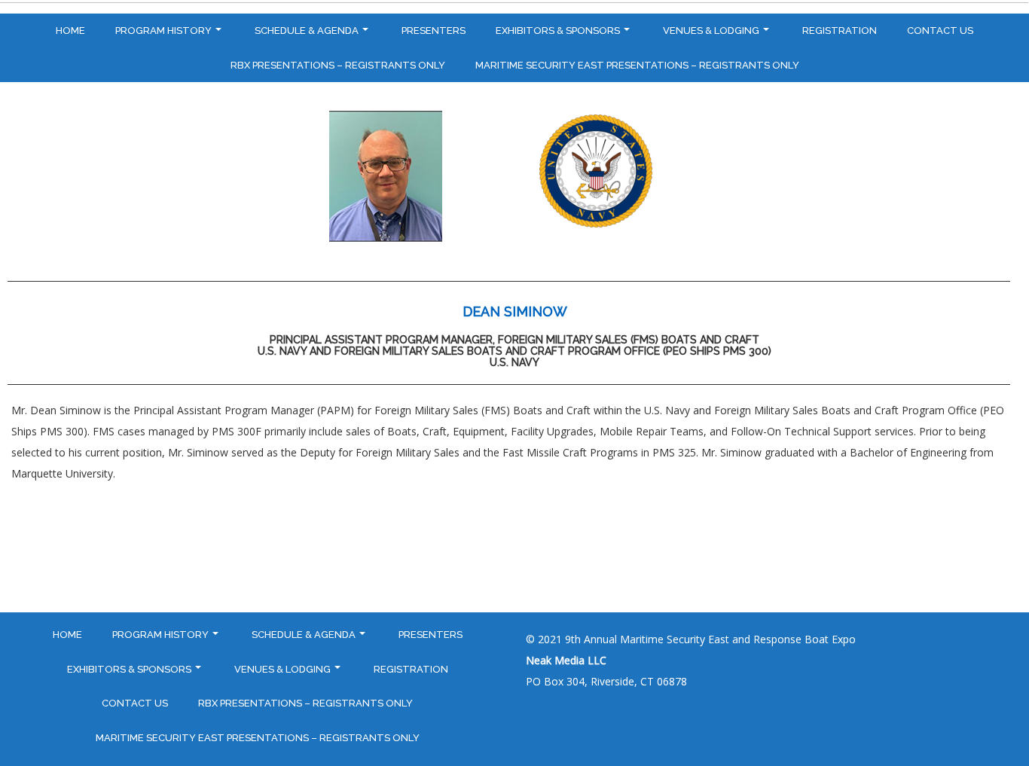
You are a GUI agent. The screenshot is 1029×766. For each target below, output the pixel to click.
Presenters (434, 30)
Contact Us (940, 30)
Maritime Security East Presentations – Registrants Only (637, 65)
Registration (839, 30)
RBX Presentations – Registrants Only (338, 65)
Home (70, 30)
